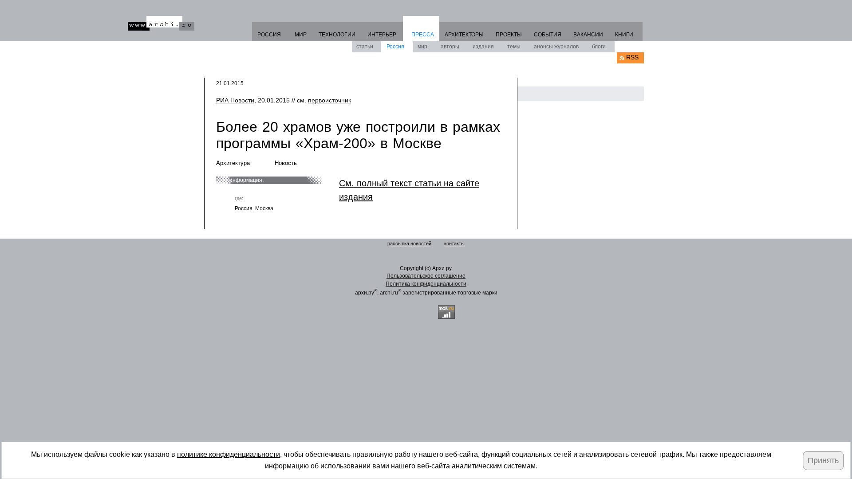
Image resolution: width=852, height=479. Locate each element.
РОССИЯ (269, 34)
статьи (364, 46)
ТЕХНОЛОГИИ (337, 34)
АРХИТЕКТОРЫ (464, 34)
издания (483, 46)
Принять (823, 460)
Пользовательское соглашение (426, 276)
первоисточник (329, 100)
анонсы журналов (556, 46)
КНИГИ (624, 34)
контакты (454, 243)
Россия (395, 46)
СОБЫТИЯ (547, 34)
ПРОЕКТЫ (509, 34)
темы (514, 46)
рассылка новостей (409, 243)
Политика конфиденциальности (426, 284)
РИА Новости (235, 100)
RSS (632, 57)
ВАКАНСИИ (588, 34)
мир (422, 46)
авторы (450, 46)
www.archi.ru (161, 23)
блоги (599, 46)
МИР (301, 34)
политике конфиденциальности (228, 454)
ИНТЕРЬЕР (381, 34)
